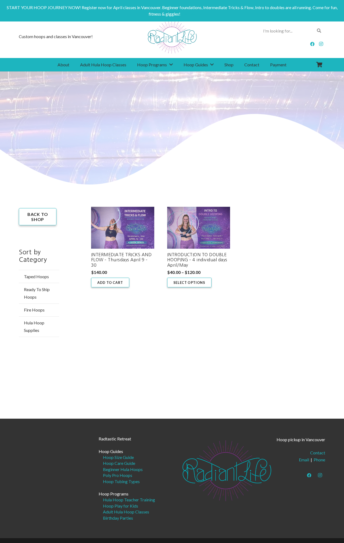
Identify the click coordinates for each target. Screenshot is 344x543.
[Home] (226, 470)
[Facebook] (312, 44)
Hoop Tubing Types (121, 481)
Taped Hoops (36, 276)
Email (304, 459)
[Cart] (319, 64)
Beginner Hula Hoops (123, 469)
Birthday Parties (118, 517)
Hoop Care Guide (119, 463)
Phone (319, 459)
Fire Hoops (34, 309)
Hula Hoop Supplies (34, 326)
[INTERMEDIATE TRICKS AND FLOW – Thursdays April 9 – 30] (122, 228)
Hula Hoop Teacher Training (129, 499)
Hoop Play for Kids (120, 505)
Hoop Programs (113, 493)
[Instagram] (321, 44)
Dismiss (188, 13)
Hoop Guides (111, 451)
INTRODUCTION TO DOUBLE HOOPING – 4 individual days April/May (197, 259)
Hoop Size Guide (118, 457)
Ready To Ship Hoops (37, 293)
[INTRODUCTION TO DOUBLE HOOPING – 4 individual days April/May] (198, 228)
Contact (317, 452)
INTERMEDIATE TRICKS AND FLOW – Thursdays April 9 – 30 (121, 259)
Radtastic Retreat (115, 438)
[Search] (319, 31)
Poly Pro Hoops (117, 475)
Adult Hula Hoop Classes (126, 511)
